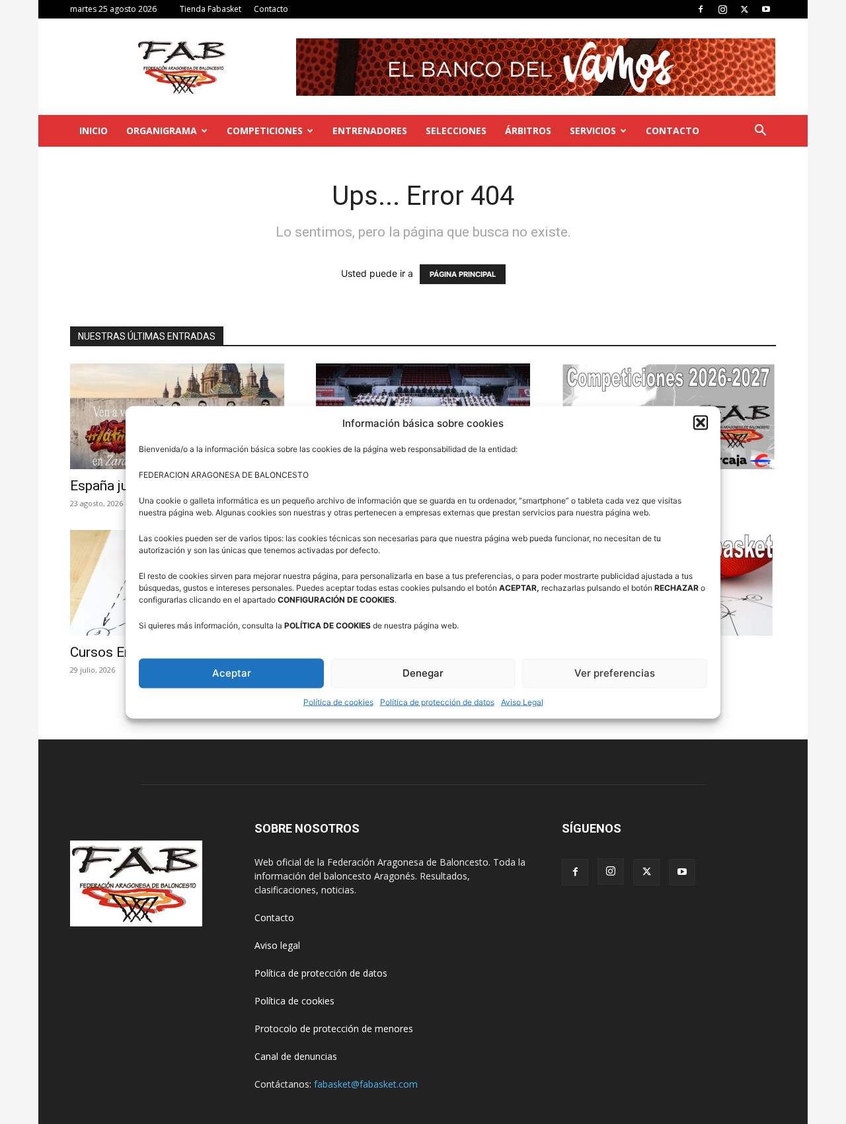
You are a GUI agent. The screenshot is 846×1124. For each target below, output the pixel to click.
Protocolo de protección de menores (333, 1028)
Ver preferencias (614, 673)
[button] (700, 423)
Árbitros (528, 130)
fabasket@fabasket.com (366, 1084)
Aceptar (231, 673)
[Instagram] (722, 9)
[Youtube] (766, 9)
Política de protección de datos (437, 701)
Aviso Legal (522, 701)
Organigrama (161, 130)
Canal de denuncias (295, 1056)
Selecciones (456, 130)
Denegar (423, 673)
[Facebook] (701, 9)
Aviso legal (277, 945)
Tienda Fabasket (210, 9)
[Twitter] (744, 9)
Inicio (93, 130)
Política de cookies (338, 701)
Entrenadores (369, 130)
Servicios (593, 130)
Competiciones (265, 130)
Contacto (271, 9)
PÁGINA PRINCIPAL (463, 274)
